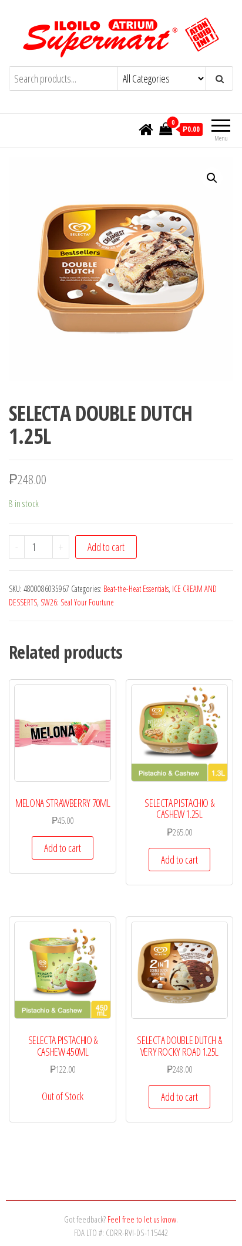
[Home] (146, 130)
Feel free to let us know (141, 1219)
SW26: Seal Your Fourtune (77, 602)
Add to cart (106, 547)
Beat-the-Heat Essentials (136, 588)
